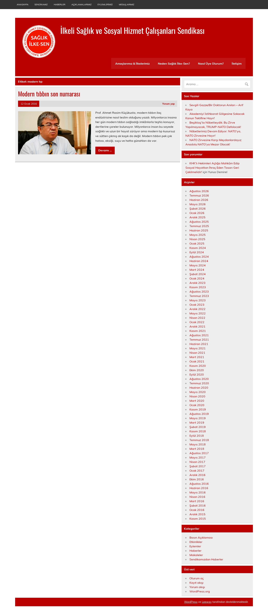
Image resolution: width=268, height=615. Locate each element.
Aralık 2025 (197, 217)
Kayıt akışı (196, 582)
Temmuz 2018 (199, 440)
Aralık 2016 (197, 475)
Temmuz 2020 (199, 383)
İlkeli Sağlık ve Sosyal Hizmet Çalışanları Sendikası (132, 30)
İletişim (237, 63)
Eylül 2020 (196, 374)
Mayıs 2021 (197, 348)
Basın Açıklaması (201, 537)
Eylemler (195, 546)
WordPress (190, 602)
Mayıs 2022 (197, 313)
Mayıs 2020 (197, 392)
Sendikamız (41, 4)
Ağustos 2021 (199, 335)
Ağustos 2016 (199, 483)
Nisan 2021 (197, 352)
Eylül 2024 (196, 252)
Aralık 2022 (197, 309)
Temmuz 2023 (199, 296)
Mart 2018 (196, 449)
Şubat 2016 (197, 505)
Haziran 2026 (198, 200)
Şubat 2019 (197, 427)
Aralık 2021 (197, 326)
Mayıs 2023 (197, 300)
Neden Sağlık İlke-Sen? (174, 63)
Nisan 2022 (197, 318)
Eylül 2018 (196, 435)
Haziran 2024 (198, 261)
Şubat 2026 (197, 208)
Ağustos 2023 (199, 291)
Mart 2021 (196, 357)
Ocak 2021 (196, 361)
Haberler (59, 4)
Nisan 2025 (197, 239)
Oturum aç (196, 578)
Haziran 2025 (198, 230)
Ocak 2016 (196, 510)
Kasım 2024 (197, 248)
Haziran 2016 (198, 488)
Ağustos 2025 (199, 221)
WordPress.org (199, 591)
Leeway (207, 602)
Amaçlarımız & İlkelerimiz (132, 63)
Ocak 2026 (196, 213)
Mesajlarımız (126, 4)
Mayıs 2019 (197, 418)
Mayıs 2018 (197, 444)
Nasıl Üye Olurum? (211, 63)
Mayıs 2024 (197, 265)
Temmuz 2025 (199, 226)
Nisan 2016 (197, 497)
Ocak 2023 (196, 304)
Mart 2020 (196, 400)
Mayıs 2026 (197, 204)
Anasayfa (22, 4)
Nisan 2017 (197, 462)
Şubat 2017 (197, 466)
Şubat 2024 (197, 274)
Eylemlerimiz (105, 4)
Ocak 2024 (196, 278)
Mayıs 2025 (197, 235)
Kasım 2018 (197, 431)
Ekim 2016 (196, 479)
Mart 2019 (196, 422)
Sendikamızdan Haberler (206, 559)
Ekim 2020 (196, 370)
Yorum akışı (197, 587)
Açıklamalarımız (81, 4)
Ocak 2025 (196, 243)
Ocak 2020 (196, 405)
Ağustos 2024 (199, 256)
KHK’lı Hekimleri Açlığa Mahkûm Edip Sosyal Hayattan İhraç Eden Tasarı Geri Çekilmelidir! (212, 167)
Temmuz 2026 (199, 195)
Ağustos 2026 (199, 191)
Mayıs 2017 (197, 457)
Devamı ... (105, 150)
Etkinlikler (195, 542)
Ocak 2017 (196, 470)
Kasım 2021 (197, 331)
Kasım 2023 (197, 287)
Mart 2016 (196, 501)
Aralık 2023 (197, 283)
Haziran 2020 (198, 387)
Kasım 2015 (197, 518)
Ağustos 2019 (199, 414)
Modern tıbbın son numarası (49, 93)
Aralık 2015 (197, 514)
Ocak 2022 (196, 322)
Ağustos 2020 (199, 379)
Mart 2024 (196, 269)
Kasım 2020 (197, 366)
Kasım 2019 (197, 409)
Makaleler (196, 555)
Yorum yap (168, 103)
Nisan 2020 (197, 396)
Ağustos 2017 (199, 453)
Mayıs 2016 (197, 492)
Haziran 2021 (198, 344)
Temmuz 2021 (199, 339)
